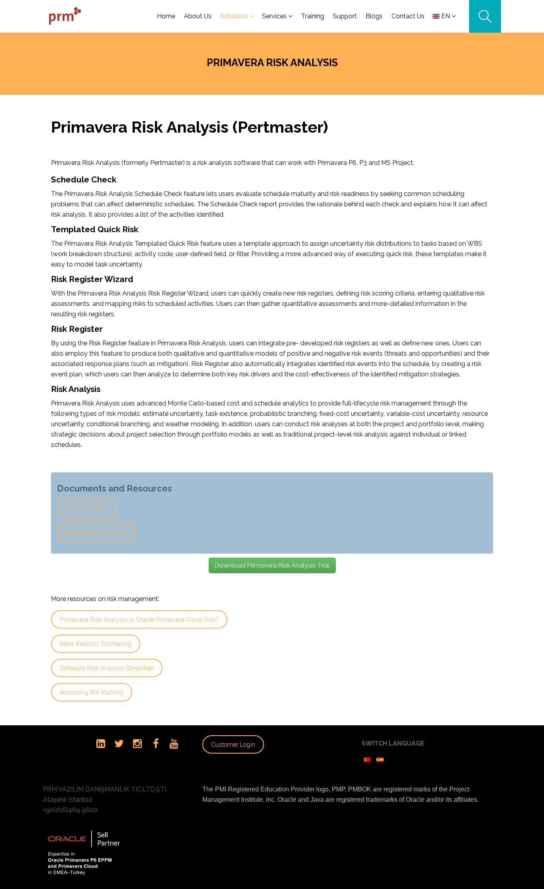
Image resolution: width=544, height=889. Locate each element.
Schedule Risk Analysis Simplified (107, 668)
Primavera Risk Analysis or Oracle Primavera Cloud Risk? (139, 619)
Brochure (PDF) (87, 508)
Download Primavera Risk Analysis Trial (272, 565)
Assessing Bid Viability (91, 692)
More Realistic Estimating (95, 643)
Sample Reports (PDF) (96, 532)
